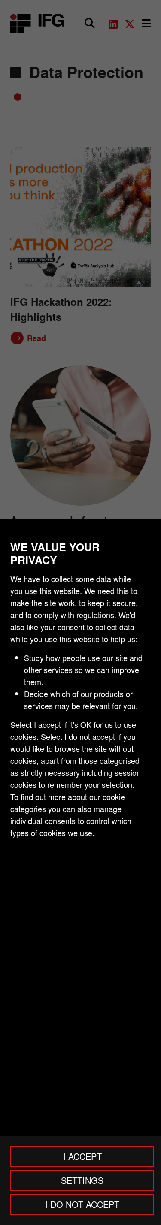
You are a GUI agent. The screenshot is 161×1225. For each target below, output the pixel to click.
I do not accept (82, 1204)
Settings (82, 1180)
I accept (82, 1156)
